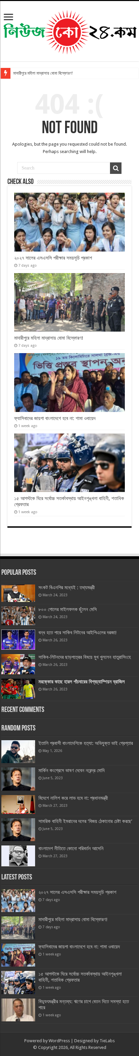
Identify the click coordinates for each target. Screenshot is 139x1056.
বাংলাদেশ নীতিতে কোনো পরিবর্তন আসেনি (71, 848)
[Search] (115, 168)
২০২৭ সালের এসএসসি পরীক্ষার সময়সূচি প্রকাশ (53, 258)
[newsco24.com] (69, 30)
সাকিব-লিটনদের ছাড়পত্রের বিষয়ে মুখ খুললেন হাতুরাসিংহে (84, 657)
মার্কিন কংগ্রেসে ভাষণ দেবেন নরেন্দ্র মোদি (71, 770)
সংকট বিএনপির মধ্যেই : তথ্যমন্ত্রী (66, 587)
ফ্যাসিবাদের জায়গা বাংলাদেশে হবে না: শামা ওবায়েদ (54, 418)
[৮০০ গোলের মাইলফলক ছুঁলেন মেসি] (18, 615)
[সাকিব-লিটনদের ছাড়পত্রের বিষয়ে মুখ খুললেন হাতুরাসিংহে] (18, 664)
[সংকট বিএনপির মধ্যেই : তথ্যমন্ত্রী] (18, 593)
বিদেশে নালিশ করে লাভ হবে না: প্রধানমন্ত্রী (73, 798)
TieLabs (107, 1040)
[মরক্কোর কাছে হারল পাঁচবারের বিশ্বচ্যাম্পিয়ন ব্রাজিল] (18, 689)
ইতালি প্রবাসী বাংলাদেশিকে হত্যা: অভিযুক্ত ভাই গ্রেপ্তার (85, 743)
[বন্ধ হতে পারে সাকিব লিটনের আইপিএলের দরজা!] (18, 640)
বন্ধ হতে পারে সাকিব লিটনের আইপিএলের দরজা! (77, 633)
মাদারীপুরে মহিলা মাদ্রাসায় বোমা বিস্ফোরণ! (43, 73)
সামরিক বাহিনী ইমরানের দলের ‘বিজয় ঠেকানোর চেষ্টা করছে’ (85, 821)
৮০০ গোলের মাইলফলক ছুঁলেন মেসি (67, 609)
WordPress (59, 1040)
